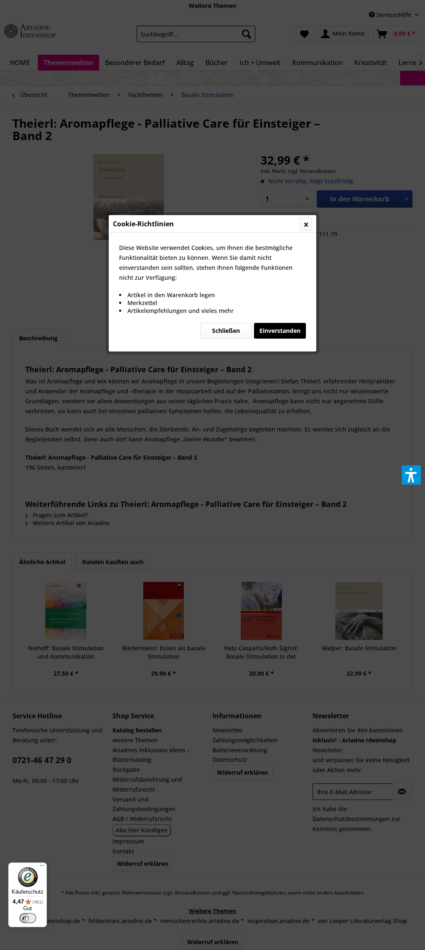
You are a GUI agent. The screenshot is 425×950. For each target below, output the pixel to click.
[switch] (28, 918)
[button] (411, 475)
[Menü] (42, 867)
